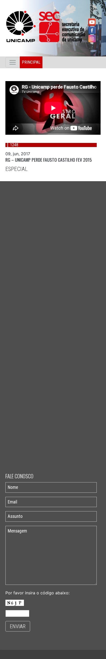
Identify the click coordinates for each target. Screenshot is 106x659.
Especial (16, 169)
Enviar (17, 626)
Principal (31, 62)
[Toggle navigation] (12, 62)
